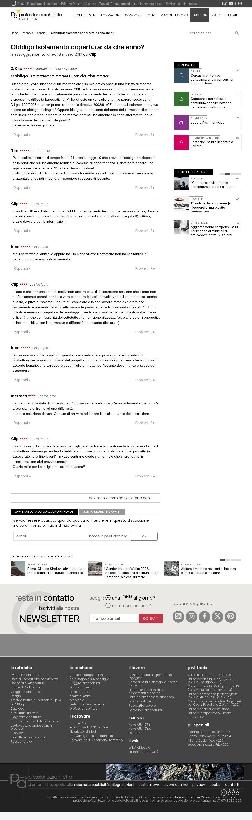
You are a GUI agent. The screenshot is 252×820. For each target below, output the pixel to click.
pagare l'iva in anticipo (207, 122)
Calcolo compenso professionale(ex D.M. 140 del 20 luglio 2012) (212, 695)
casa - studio (79, 692)
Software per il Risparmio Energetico (96, 740)
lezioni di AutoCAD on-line (89, 727)
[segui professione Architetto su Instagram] (191, 617)
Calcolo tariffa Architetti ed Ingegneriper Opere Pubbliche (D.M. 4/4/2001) (214, 703)
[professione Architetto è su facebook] (204, 617)
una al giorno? (133, 597)
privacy (198, 784)
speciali (230, 15)
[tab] (222, 174)
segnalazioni (123, 784)
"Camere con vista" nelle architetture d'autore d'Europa (213, 185)
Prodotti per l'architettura (28, 737)
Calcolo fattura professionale (209, 675)
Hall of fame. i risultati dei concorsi (36, 721)
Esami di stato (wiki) (143, 752)
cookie (215, 784)
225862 (71, 69)
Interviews (18, 733)
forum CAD (78, 723)
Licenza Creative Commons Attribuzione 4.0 (208, 797)
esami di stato (80, 696)
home (79, 15)
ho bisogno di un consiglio (89, 679)
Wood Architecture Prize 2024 (209, 745)
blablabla (77, 700)
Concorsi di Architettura (28, 683)
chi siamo (78, 784)
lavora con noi (176, 784)
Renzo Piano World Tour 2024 (209, 736)
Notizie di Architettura (26, 687)
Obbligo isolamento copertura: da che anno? (60, 76)
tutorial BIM (196, 717)
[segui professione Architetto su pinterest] (230, 617)
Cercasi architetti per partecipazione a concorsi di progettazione (212, 79)
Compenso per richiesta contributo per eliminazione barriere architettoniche (211, 103)
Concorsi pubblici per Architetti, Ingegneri (152, 676)
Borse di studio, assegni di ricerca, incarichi (153, 683)
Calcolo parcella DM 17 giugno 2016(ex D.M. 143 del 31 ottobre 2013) (213, 688)
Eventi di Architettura (25, 675)
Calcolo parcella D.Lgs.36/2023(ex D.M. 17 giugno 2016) (210, 680)
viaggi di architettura (85, 683)
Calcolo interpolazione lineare (210, 713)
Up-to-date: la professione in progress (32, 727)
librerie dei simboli (83, 731)
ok (144, 536)
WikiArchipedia (139, 747)
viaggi (166, 15)
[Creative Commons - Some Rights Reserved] (126, 792)
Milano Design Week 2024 (207, 740)
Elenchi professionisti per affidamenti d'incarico (147, 691)
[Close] (3, 818)
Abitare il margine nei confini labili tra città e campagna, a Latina (208, 571)
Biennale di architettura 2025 (209, 732)
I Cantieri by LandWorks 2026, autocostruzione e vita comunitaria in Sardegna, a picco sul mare (132, 573)
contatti (232, 784)
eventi (92, 15)
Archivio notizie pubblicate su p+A (36, 700)
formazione (111, 15)
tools (215, 15)
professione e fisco (84, 708)
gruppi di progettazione (87, 675)
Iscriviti (150, 618)
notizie (151, 15)
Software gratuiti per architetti (91, 736)
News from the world (26, 713)
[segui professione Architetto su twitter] (217, 617)
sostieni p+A (149, 784)
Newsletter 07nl (140, 724)
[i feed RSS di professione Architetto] (178, 617)
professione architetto (36, 14)
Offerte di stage (140, 701)
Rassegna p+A (21, 741)
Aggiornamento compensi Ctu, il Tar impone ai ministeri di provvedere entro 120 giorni (215, 231)
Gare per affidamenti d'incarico (151, 697)
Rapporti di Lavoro (142, 705)
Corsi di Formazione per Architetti (35, 679)
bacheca (28, 19)
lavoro (181, 15)
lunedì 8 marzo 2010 (64, 54)
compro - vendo (82, 687)
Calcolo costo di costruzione (209, 709)
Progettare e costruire (26, 717)
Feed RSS (135, 733)
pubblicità (100, 784)
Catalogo (17, 708)
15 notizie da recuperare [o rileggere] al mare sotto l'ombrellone (211, 207)
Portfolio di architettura (145, 710)
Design (16, 696)
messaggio (21, 54)
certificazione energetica (87, 704)
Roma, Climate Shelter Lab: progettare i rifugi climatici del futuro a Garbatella (55, 571)
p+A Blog (17, 704)
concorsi (133, 15)
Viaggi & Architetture (25, 692)
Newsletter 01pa (140, 729)
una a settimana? (131, 605)
